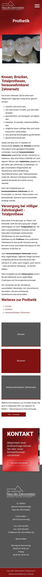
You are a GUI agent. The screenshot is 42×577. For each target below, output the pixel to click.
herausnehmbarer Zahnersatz (17, 312)
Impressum (30, 571)
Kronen (8, 306)
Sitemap (30, 574)
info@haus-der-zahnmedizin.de (21, 532)
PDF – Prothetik (13, 414)
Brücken (8, 309)
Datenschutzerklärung (17, 574)
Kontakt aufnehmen (19, 463)
